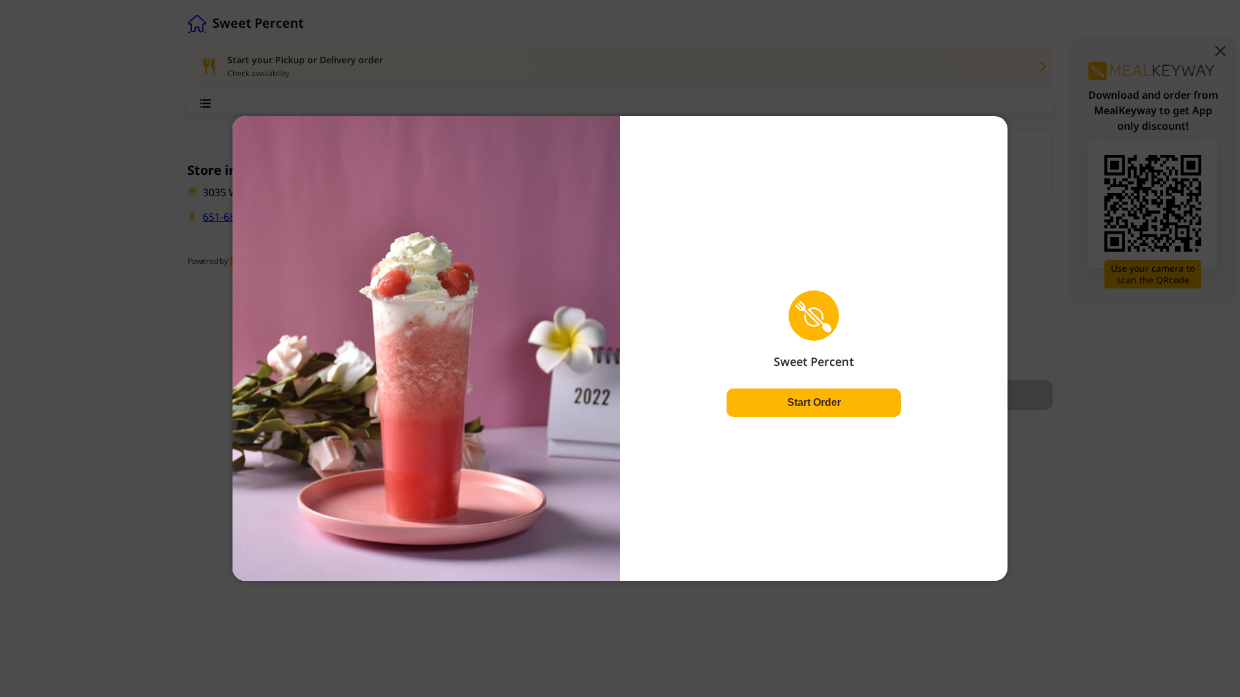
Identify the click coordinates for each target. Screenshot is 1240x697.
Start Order (814, 402)
